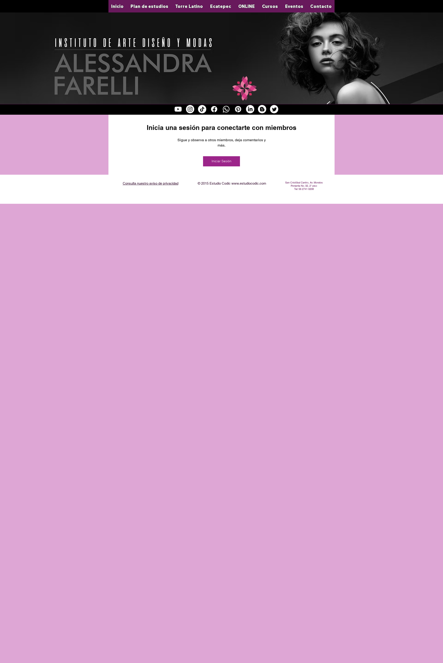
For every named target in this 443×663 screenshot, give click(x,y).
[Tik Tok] (202, 109)
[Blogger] (262, 109)
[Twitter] (274, 109)
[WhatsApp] (226, 109)
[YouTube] (178, 109)
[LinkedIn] (250, 109)
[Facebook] (214, 109)
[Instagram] (190, 109)
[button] (189, 6)
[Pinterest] (238, 109)
